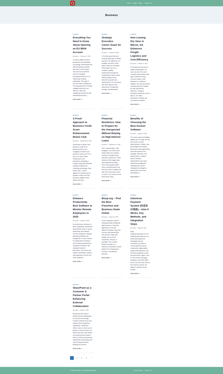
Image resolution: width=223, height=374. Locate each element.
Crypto (134, 3)
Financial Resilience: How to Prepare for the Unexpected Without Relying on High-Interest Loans (111, 129)
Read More (78, 99)
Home (129, 3)
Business (76, 34)
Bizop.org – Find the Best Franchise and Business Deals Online (111, 205)
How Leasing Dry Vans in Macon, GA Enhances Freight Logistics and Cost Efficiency (139, 48)
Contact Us (148, 3)
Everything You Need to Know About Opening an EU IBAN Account (82, 45)
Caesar (76, 56)
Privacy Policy (138, 370)
